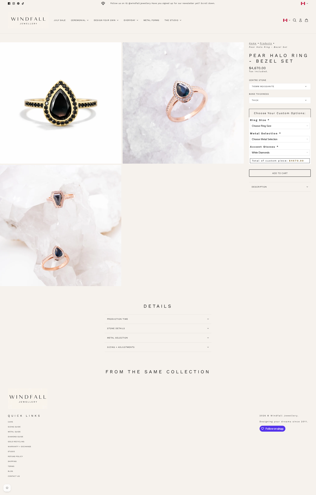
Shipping (12, 461)
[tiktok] (23, 3)
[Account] (300, 20)
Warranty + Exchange (19, 446)
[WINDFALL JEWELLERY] (28, 20)
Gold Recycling (16, 441)
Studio (11, 451)
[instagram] (13, 3)
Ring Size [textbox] (260, 120)
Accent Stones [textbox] (264, 146)
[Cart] (306, 20)
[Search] (294, 20)
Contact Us (14, 476)
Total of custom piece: (278, 160)
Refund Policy (15, 456)
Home (253, 43)
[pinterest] (18, 3)
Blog (10, 471)
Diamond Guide (15, 437)
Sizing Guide (14, 427)
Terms (11, 466)
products (266, 43)
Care (10, 422)
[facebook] (9, 3)
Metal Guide (14, 432)
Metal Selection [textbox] (265, 133)
